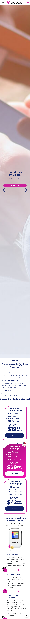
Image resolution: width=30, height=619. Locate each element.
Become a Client (15, 185)
